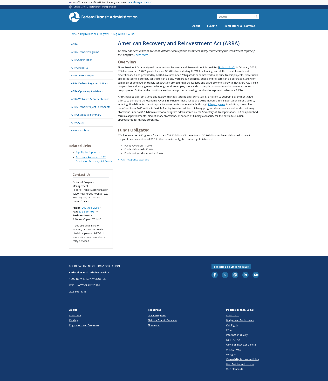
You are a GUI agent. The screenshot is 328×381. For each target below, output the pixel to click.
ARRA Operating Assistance (87, 91)
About (196, 26)
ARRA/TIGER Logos (82, 75)
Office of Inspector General (241, 344)
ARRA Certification (81, 59)
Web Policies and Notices (240, 364)
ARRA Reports (79, 67)
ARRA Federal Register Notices (89, 83)
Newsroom (154, 325)
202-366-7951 (87, 211)
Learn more (141, 54)
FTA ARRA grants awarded (133, 159)
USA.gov (231, 354)
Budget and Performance (240, 320)
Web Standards (234, 369)
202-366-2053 (90, 207)
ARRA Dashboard (81, 130)
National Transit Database (162, 320)
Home (73, 33)
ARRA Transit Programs (85, 52)
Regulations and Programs (95, 33)
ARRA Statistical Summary (86, 114)
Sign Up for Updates (88, 152)
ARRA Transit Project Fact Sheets (91, 106)
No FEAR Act (233, 339)
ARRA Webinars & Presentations (90, 99)
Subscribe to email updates (231, 266)
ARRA (131, 33)
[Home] (103, 18)
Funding (212, 26)
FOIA (229, 330)
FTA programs (216, 104)
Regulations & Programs (239, 26)
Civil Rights (232, 325)
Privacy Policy (233, 349)
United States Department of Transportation (95, 6)
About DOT (232, 315)
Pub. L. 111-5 (227, 67)
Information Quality (237, 334)
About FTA (75, 315)
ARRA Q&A (77, 122)
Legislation (119, 33)
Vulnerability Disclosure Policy (242, 359)
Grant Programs (157, 315)
